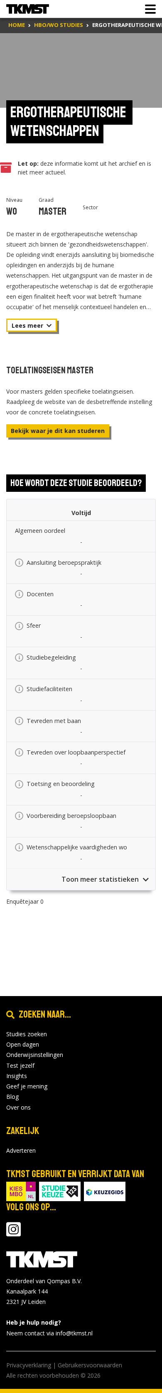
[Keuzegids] (104, 1191)
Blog (12, 1096)
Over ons (18, 1107)
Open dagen (22, 1044)
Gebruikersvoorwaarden (90, 1365)
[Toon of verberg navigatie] (148, 9)
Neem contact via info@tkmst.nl (49, 1333)
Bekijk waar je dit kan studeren (58, 431)
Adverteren (21, 1150)
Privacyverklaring (28, 1365)
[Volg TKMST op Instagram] (13, 1233)
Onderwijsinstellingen (34, 1055)
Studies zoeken (26, 1034)
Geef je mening (26, 1086)
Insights (16, 1076)
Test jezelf (20, 1065)
